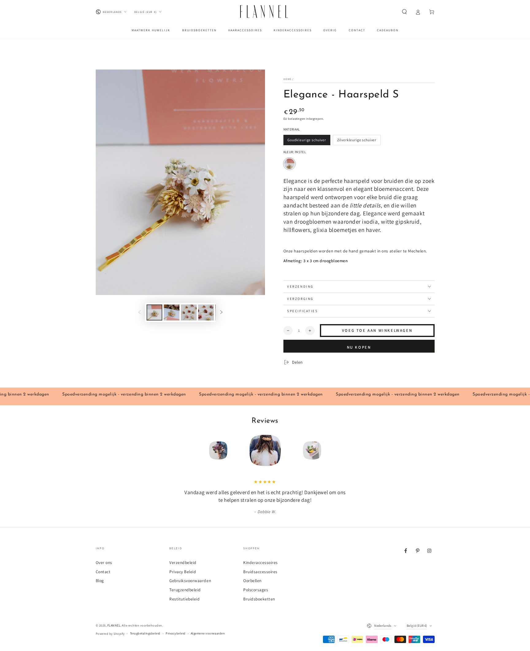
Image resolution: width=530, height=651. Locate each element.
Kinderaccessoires (260, 562)
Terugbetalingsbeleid (145, 633)
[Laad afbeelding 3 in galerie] (189, 312)
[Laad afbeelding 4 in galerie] (206, 312)
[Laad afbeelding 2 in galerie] (171, 312)
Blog (100, 580)
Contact (103, 571)
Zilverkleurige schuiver (356, 141)
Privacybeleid (176, 633)
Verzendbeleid (183, 562)
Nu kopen (359, 347)
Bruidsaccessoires (260, 571)
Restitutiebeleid (184, 599)
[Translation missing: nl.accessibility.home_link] (265, 11)
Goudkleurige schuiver (306, 141)
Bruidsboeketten (259, 599)
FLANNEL (114, 625)
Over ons (104, 562)
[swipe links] (139, 312)
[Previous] (183, 450)
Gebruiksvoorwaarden (190, 580)
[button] (404, 11)
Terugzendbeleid (185, 589)
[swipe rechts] (221, 312)
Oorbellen (252, 580)
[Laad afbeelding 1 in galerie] (154, 312)
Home (287, 79)
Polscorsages (255, 589)
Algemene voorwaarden (208, 633)
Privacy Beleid (182, 571)
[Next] (347, 450)
